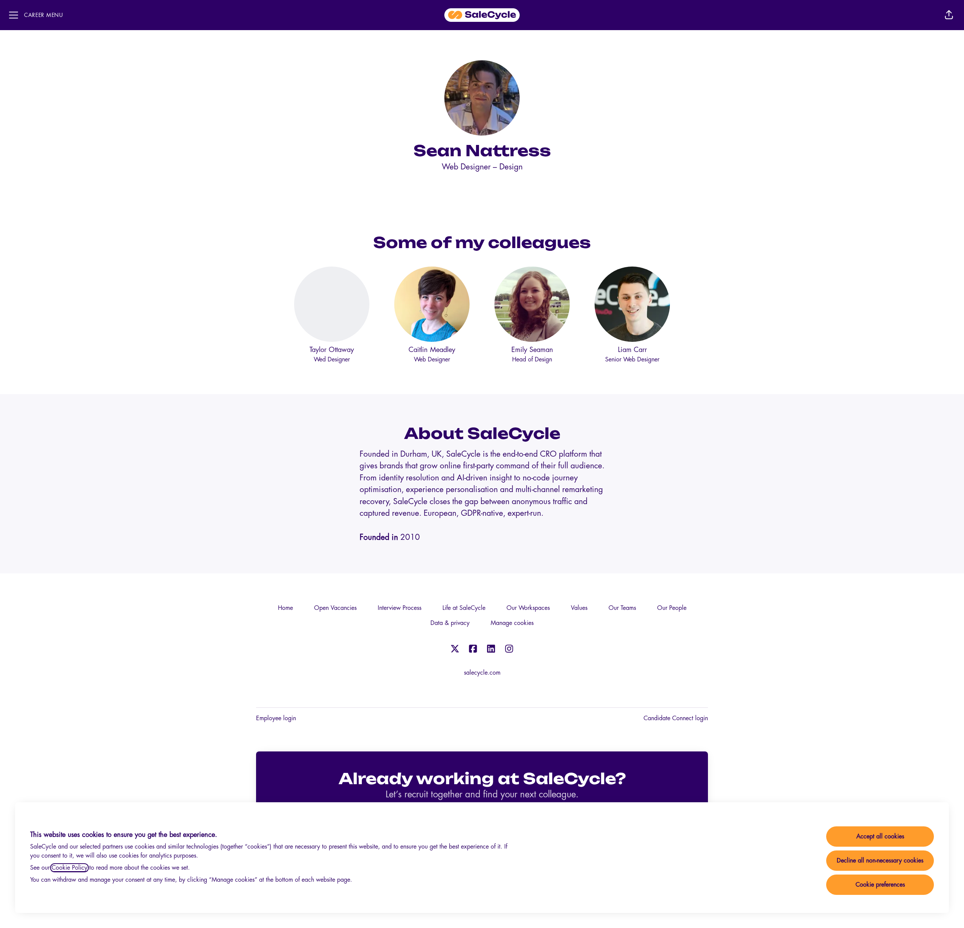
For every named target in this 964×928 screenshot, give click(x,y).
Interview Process (399, 608)
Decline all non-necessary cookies (880, 861)
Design (511, 167)
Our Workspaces (528, 608)
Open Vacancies (335, 608)
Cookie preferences (880, 885)
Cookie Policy (69, 868)
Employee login (276, 718)
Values (579, 608)
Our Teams (622, 608)
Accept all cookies (880, 837)
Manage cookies (512, 623)
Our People (671, 608)
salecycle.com (482, 673)
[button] (948, 15)
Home (285, 608)
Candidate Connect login (676, 718)
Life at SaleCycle (463, 608)
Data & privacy (450, 623)
